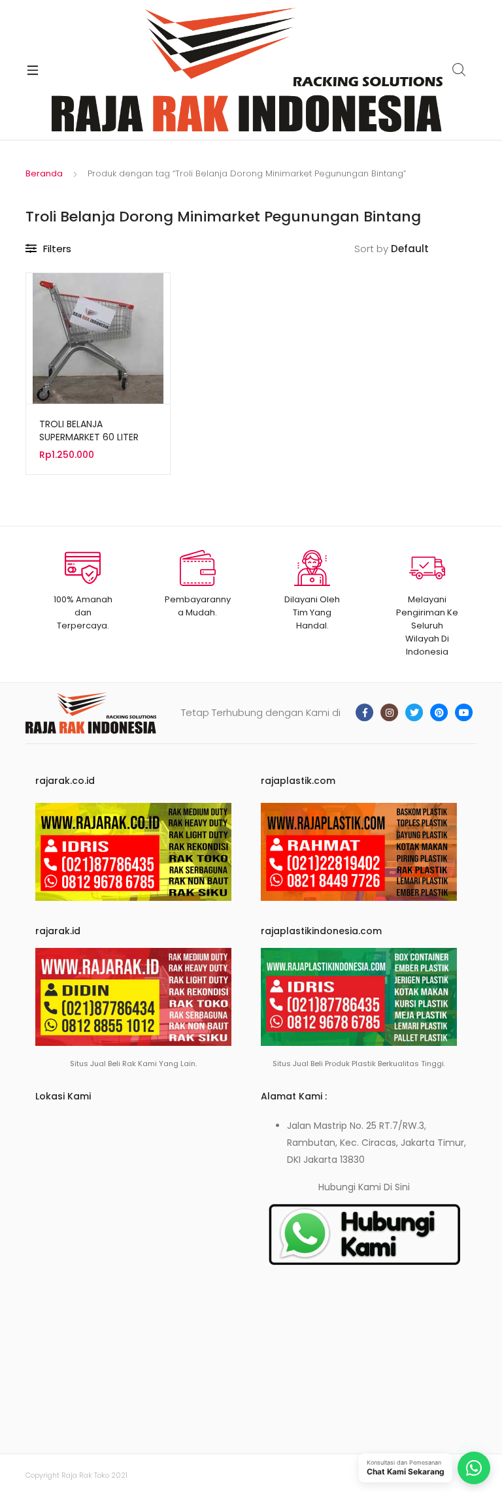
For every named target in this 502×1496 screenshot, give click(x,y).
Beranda (44, 173)
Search (459, 69)
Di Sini (397, 1187)
